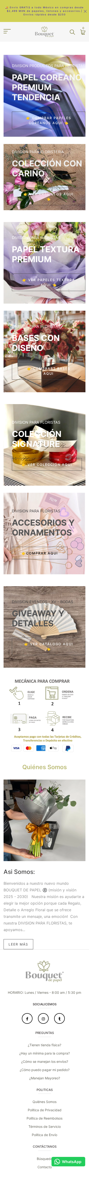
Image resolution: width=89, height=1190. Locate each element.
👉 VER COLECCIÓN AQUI (47, 464)
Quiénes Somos (44, 1102)
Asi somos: (19, 871)
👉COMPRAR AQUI (40, 553)
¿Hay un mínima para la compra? (44, 1053)
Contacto (44, 1167)
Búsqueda (44, 1159)
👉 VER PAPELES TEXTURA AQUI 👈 (48, 282)
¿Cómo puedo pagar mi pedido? (45, 1070)
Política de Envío (44, 1135)
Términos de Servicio (44, 1127)
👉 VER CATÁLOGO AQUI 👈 (48, 646)
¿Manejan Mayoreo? (44, 1078)
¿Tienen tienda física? (44, 1045)
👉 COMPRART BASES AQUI (48, 370)
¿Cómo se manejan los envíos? (44, 1061)
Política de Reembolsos (44, 1118)
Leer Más (18, 944)
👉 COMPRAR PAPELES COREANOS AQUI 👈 (48, 120)
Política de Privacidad (44, 1110)
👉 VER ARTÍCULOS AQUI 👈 (48, 196)
